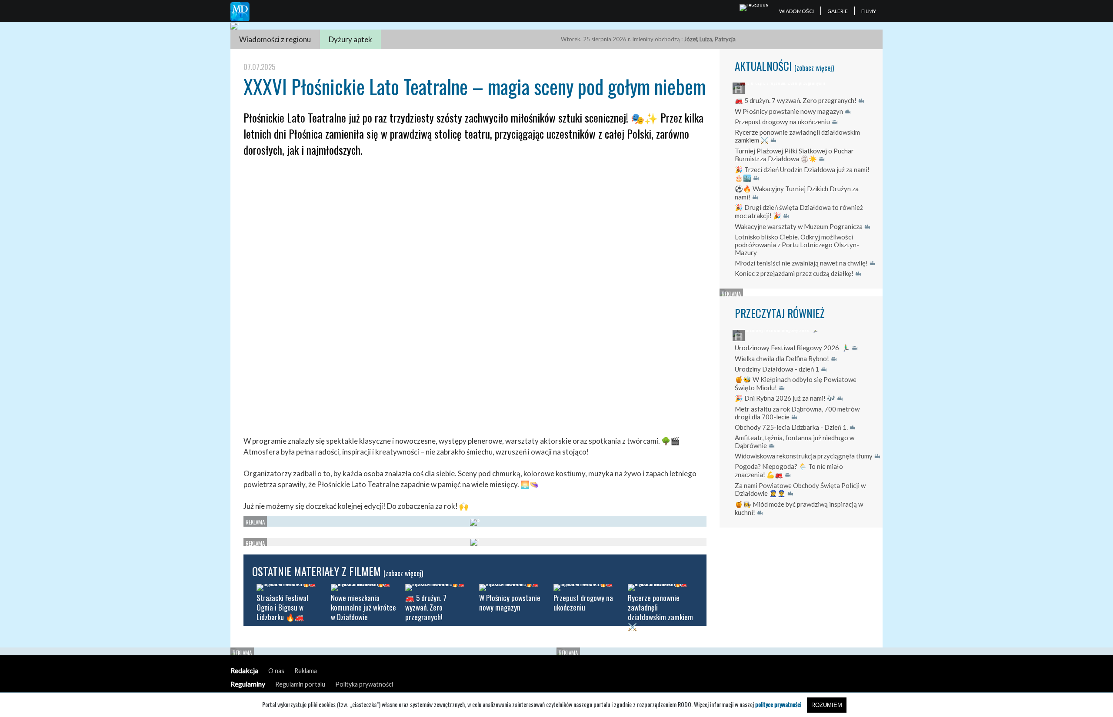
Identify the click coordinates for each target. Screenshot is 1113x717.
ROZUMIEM (826, 705)
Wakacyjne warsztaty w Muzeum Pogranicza (799, 226)
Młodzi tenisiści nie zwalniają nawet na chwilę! (801, 263)
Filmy (868, 11)
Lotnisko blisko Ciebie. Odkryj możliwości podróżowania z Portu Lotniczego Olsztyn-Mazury (797, 244)
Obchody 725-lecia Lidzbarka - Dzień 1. (791, 427)
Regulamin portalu (300, 684)
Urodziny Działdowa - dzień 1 (777, 369)
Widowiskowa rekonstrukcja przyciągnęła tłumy (804, 456)
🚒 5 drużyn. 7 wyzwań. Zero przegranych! (795, 100)
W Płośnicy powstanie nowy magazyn (789, 111)
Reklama (305, 670)
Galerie (837, 11)
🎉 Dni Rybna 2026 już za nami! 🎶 (785, 398)
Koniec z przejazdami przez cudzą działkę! (794, 273)
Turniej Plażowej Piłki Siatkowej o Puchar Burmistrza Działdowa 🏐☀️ (794, 155)
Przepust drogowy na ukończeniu (782, 122)
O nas (276, 670)
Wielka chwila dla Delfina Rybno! (782, 358)
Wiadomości (796, 11)
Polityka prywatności (364, 684)
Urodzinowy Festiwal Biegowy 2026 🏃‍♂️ (792, 348)
